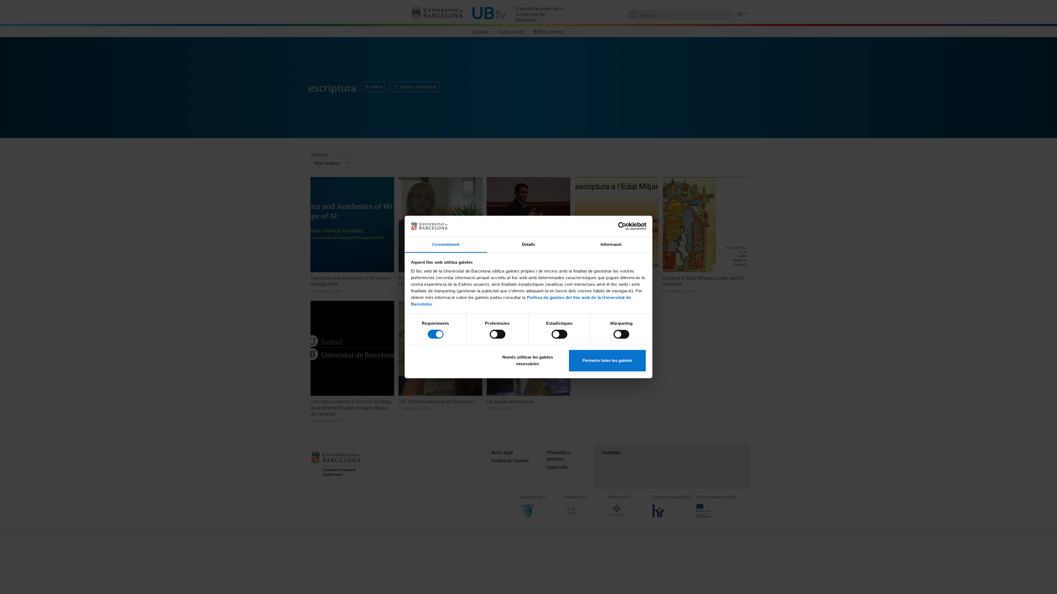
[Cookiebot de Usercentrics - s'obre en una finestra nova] (622, 226)
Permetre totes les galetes (607, 360)
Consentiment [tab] (445, 244)
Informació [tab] (611, 244)
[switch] (497, 334)
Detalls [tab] (528, 244)
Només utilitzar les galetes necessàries (527, 360)
